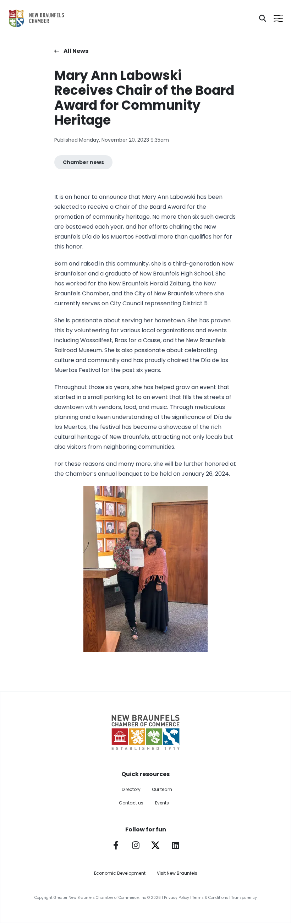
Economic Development (120, 873)
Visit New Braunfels (177, 873)
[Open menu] (278, 18)
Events (162, 803)
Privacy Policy (176, 897)
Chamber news (83, 162)
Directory (131, 789)
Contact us (131, 803)
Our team (162, 789)
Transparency (244, 897)
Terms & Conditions (210, 897)
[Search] (263, 18)
